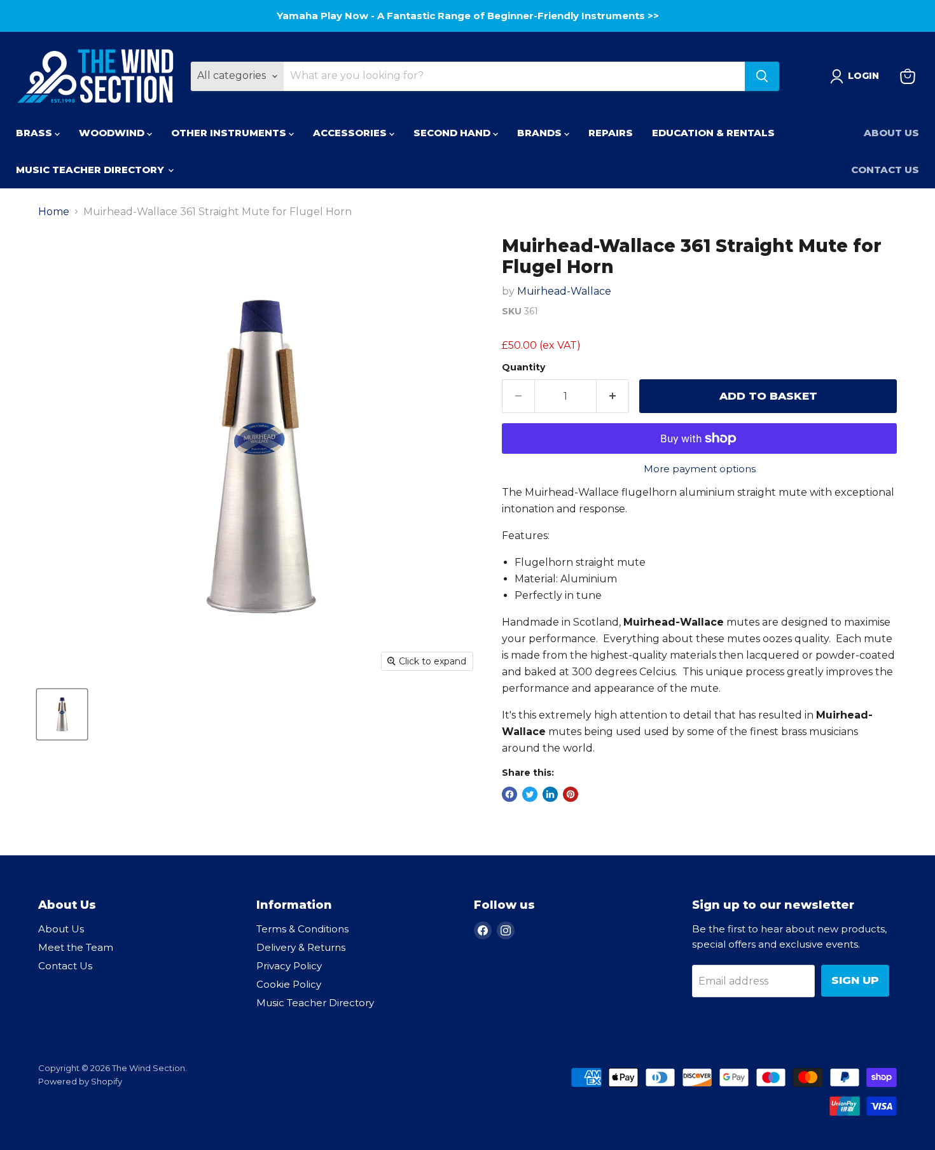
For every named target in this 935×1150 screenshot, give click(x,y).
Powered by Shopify (80, 1081)
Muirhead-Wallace (564, 291)
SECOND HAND (453, 133)
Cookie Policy (288, 984)
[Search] (762, 76)
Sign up (855, 980)
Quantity (523, 367)
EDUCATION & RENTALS (713, 133)
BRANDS (540, 133)
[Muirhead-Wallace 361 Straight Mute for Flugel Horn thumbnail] (62, 714)
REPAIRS (610, 133)
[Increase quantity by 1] (613, 396)
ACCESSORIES (351, 133)
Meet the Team (75, 947)
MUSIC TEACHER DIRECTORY (91, 170)
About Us (891, 133)
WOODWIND (113, 133)
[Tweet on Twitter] (529, 794)
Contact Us (885, 170)
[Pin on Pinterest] (570, 794)
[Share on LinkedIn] (550, 794)
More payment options (700, 468)
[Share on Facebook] (509, 794)
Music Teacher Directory (315, 1003)
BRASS (35, 133)
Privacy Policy (289, 966)
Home (53, 212)
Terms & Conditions (302, 929)
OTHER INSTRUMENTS (230, 133)
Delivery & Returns (300, 947)
